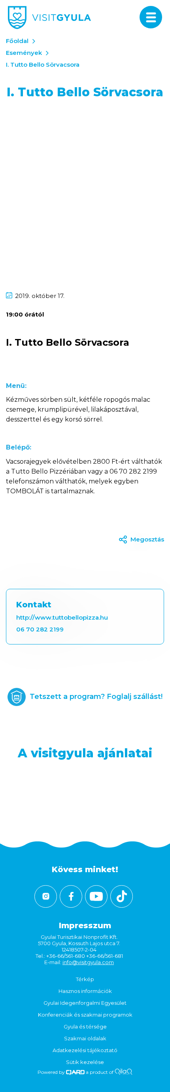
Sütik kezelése (85, 1062)
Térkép (85, 979)
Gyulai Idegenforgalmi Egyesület (85, 1003)
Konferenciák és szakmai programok (85, 1014)
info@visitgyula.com (88, 962)
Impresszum (85, 925)
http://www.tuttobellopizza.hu (62, 617)
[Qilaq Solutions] (123, 1072)
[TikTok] (121, 896)
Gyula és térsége (85, 1026)
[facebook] (71, 896)
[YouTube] (96, 896)
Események (24, 52)
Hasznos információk (85, 991)
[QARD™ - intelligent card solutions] (75, 1072)
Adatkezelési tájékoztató (85, 1050)
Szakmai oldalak (85, 1038)
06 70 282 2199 (40, 629)
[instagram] (45, 896)
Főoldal (17, 41)
